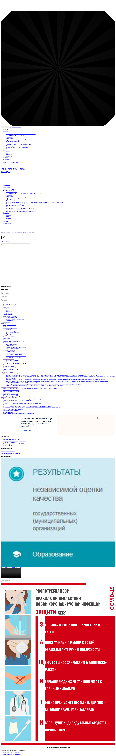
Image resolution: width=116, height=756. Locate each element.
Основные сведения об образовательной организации (21, 134)
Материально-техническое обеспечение (17, 143)
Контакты (6, 159)
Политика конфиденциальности (12, 754)
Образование (9, 138)
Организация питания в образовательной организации (21, 211)
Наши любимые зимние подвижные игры (14, 441)
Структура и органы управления (15, 135)
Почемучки (9, 154)
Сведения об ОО (9, 190)
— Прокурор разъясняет (8, 451)
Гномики (8, 151)
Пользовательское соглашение (11, 752)
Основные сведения (11, 192)
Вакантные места (11, 149)
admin (7, 241)
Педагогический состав (12, 141)
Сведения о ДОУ (7, 132)
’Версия (6, 289)
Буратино (8, 153)
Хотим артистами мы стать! (11, 439)
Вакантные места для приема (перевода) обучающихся (21, 208)
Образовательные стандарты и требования (18, 140)
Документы (9, 137)
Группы (5, 150)
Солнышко (9, 156)
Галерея (5, 157)
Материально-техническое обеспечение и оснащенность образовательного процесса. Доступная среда (34, 202)
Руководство (9, 199)
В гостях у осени (7, 445)
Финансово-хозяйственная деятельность (17, 147)
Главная (5, 129)
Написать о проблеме (28, 430)
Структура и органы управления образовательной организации (23, 193)
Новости (5, 131)
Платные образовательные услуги (15, 146)
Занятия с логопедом (9, 442)
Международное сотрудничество (15, 209)
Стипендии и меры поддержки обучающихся (18, 144)
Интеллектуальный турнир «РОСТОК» (13, 444)
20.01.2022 (3, 241)
